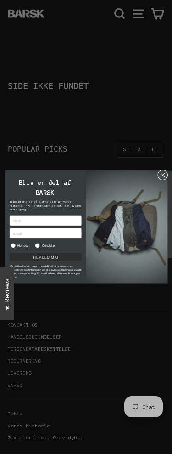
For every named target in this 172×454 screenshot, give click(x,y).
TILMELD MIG (45, 257)
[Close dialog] (162, 175)
